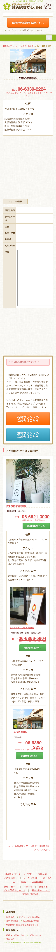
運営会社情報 (12, 921)
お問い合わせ (27, 30)
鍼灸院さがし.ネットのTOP (18, 874)
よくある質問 (30, 877)
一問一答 (28, 886)
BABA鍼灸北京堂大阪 (16, 505)
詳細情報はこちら (36, 526)
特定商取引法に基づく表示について (22, 924)
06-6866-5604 (32, 638)
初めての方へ (10, 877)
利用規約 (10, 917)
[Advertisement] (28, 165)
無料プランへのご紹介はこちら (28, 434)
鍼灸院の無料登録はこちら (28, 22)
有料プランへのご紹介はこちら (28, 418)
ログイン (41, 30)
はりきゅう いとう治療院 (22, 627)
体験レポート (10, 886)
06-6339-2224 (32, 88)
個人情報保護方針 (31, 921)
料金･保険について (41, 890)
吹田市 (30, 46)
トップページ (12, 30)
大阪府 (23, 46)
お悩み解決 (37, 881)
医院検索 (42, 874)
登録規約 (10, 939)
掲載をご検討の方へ (15, 935)
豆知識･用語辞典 (30, 893)
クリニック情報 (15, 201)
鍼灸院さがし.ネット (11, 46)
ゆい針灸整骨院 (20, 731)
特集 (23, 881)
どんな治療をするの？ (14, 890)
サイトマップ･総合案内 (29, 917)
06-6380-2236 (34, 744)
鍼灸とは (43, 886)
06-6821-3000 (36, 516)
